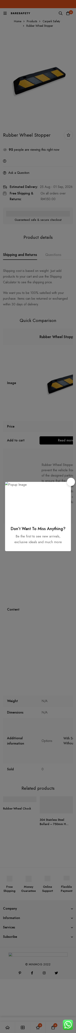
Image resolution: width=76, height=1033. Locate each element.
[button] (71, 482)
